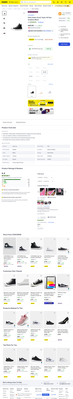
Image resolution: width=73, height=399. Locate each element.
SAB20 (47, 48)
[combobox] (37, 2)
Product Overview (7, 122)
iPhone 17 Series (61, 391)
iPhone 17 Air (62, 396)
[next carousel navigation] (25, 24)
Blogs (52, 391)
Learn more (40, 48)
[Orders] (61, 2)
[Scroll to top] (69, 394)
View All (51, 84)
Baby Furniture (38, 391)
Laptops (4, 395)
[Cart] (69, 2)
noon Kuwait (67, 391)
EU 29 (30, 76)
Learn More (38, 394)
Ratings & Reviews (21, 122)
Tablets (4, 393)
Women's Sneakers (12, 395)
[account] (57, 2)
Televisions (5, 397)
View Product (46, 206)
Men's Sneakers (12, 391)
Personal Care (27, 397)
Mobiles (4, 391)
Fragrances (26, 391)
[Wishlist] (65, 2)
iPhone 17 (61, 394)
